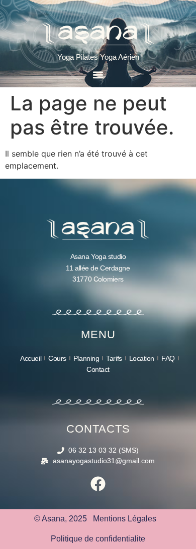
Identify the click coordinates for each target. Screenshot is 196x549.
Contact (98, 369)
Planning (86, 358)
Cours (57, 358)
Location (141, 358)
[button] (98, 74)
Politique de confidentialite (98, 538)
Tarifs (114, 358)
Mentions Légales (124, 518)
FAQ (168, 358)
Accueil (30, 358)
